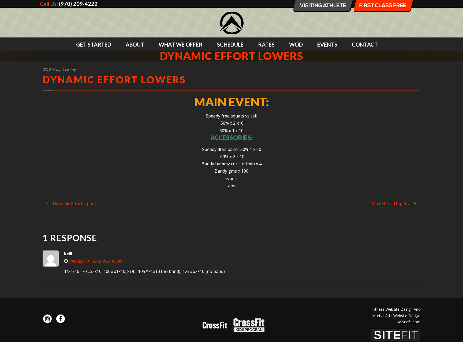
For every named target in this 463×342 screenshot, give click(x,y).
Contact (365, 44)
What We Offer (181, 44)
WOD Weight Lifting (59, 69)
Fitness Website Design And (396, 309)
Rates (266, 44)
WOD (296, 44)
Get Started (93, 44)
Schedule (230, 44)
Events (327, 44)
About (135, 44)
